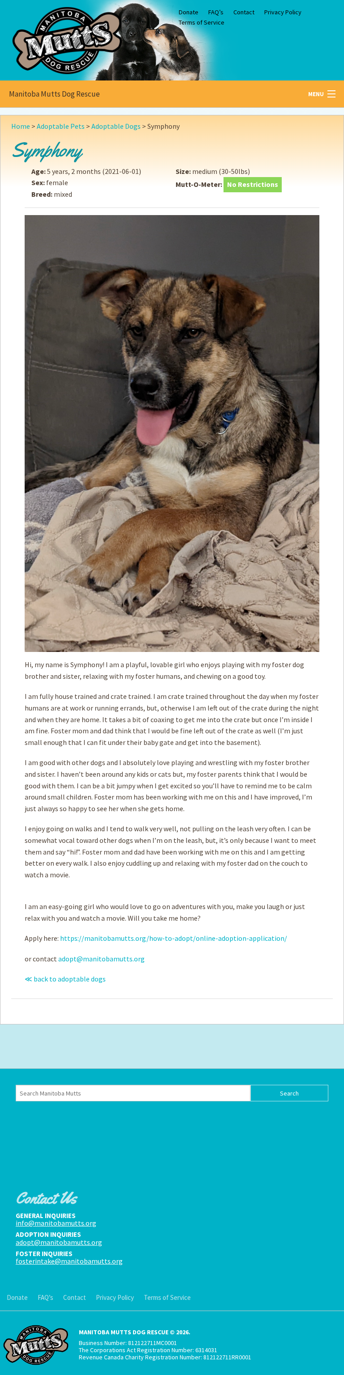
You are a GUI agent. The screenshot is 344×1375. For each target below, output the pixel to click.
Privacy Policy (282, 12)
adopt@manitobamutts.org (101, 958)
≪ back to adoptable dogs (65, 978)
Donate (188, 12)
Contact (243, 12)
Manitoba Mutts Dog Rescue (54, 94)
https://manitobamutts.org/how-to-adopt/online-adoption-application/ (173, 938)
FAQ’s (216, 12)
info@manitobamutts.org (56, 1222)
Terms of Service (201, 22)
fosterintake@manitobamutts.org (69, 1261)
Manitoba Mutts (67, 38)
